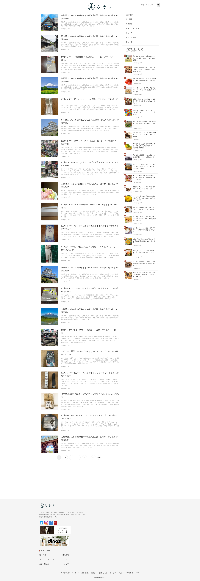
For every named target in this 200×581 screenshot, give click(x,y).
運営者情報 (85, 573)
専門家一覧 (129, 573)
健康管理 (129, 24)
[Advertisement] (80, 478)
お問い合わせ (103, 573)
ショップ (129, 42)
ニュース (129, 33)
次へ (93, 457)
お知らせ (94, 573)
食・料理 (129, 19)
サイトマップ (65, 573)
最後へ (100, 457)
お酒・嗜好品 (131, 37)
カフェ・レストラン (133, 28)
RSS (137, 573)
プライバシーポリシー (117, 573)
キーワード (75, 573)
